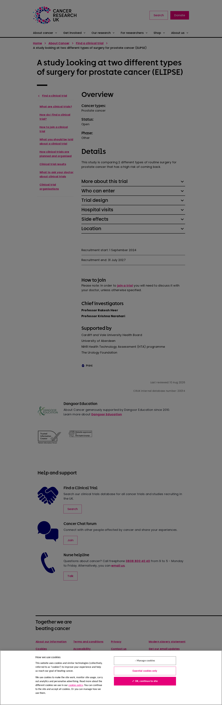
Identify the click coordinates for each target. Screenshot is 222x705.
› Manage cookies (145, 660)
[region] (111, 677)
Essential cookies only (145, 671)
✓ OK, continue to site (145, 681)
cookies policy (75, 685)
